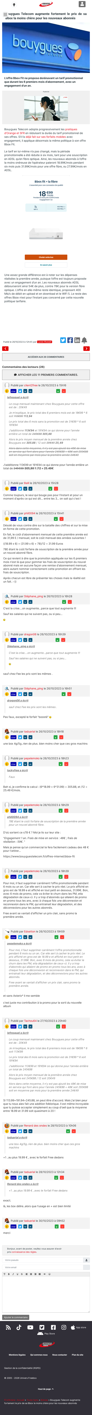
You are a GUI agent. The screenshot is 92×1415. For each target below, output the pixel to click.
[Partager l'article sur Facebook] (70, 342)
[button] (5, 1274)
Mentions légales (17, 1355)
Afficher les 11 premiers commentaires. (48, 374)
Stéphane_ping (34, 596)
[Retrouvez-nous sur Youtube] (31, 1327)
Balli (27, 483)
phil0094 (30, 513)
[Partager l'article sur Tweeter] (63, 342)
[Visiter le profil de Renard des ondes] (7, 1125)
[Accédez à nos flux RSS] (9, 1327)
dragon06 (30, 634)
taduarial (30, 731)
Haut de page (44, 1389)
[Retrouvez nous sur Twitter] (42, 1327)
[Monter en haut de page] (30, 391)
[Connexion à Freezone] (82, 4)
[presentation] (4, 1274)
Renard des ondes (36, 1125)
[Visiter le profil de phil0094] (7, 512)
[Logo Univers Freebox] (46, 4)
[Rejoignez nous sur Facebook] (54, 1327)
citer (13, 391)
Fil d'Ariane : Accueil (14, 1400)
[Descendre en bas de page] (25, 391)
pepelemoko (32, 758)
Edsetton (30, 931)
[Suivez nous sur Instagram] (64, 1327)
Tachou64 (30, 1020)
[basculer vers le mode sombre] (14, 5)
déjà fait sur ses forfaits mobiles (46, 136)
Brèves (44, 1400)
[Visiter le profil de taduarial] (7, 731)
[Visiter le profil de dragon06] (7, 634)
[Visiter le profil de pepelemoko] (7, 758)
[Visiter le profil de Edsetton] (7, 931)
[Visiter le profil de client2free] (7, 385)
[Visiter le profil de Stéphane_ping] (7, 595)
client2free (31, 385)
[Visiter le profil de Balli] (7, 482)
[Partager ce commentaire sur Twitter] (20, 391)
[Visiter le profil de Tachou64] (7, 1020)
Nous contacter (59, 1355)
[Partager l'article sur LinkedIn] (77, 342)
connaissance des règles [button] (24, 1252)
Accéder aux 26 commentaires (46, 357)
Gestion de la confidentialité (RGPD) (22, 1368)
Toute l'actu (32, 1400)
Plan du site (77, 1355)
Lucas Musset (44, 342)
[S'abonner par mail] (84, 342)
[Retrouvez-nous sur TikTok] (19, 1327)
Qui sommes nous (39, 1355)
